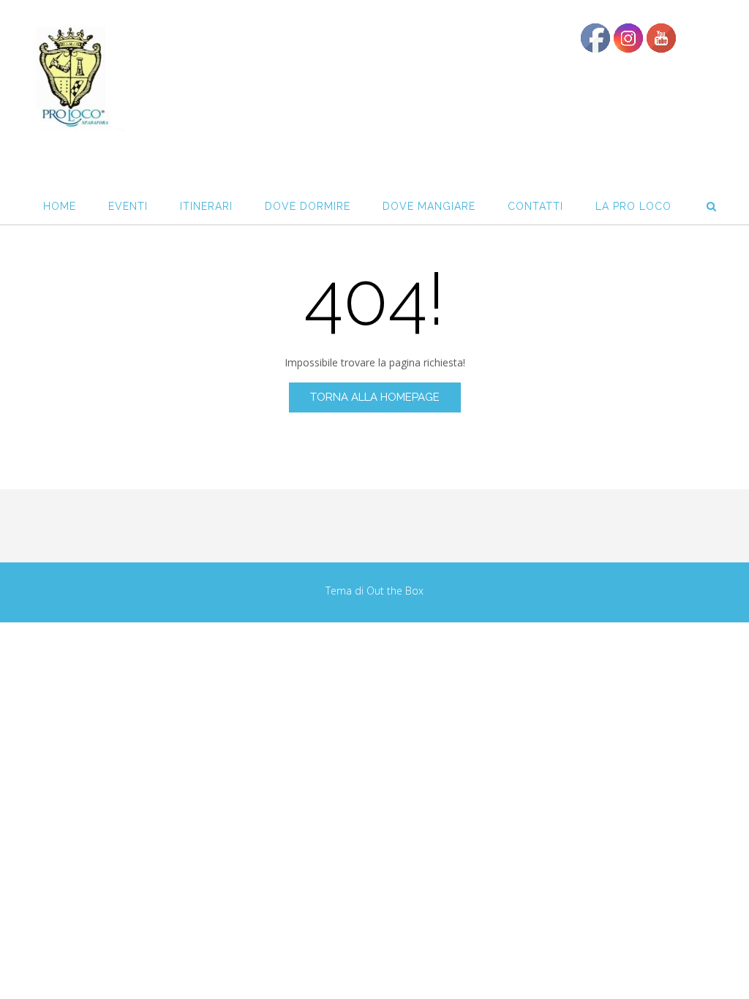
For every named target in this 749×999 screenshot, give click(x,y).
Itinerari (206, 206)
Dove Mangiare (429, 206)
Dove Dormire (307, 206)
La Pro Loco (633, 206)
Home (59, 206)
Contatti (535, 206)
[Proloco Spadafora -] (71, 77)
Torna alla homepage (375, 397)
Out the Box (395, 590)
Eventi (128, 206)
